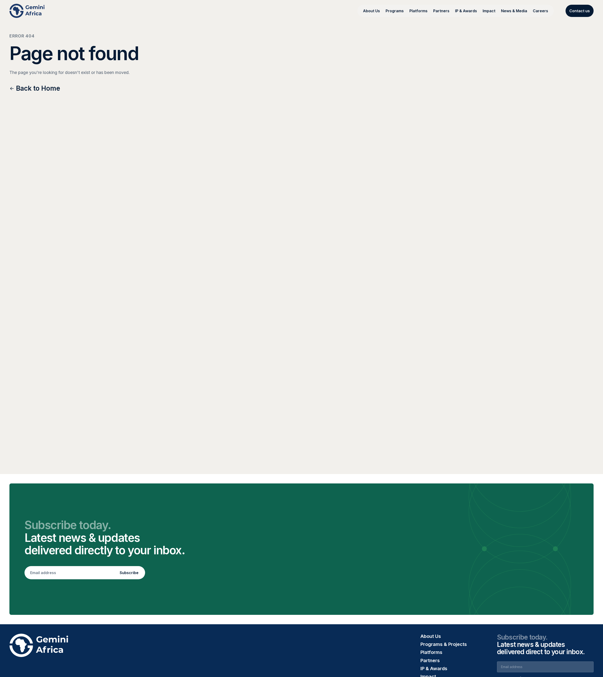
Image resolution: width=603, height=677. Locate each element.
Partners (441, 10)
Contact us (579, 10)
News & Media (514, 10)
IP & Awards (466, 10)
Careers (540, 10)
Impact (489, 10)
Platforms (418, 10)
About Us (371, 10)
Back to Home (38, 88)
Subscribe (129, 572)
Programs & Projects (443, 644)
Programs (395, 10)
